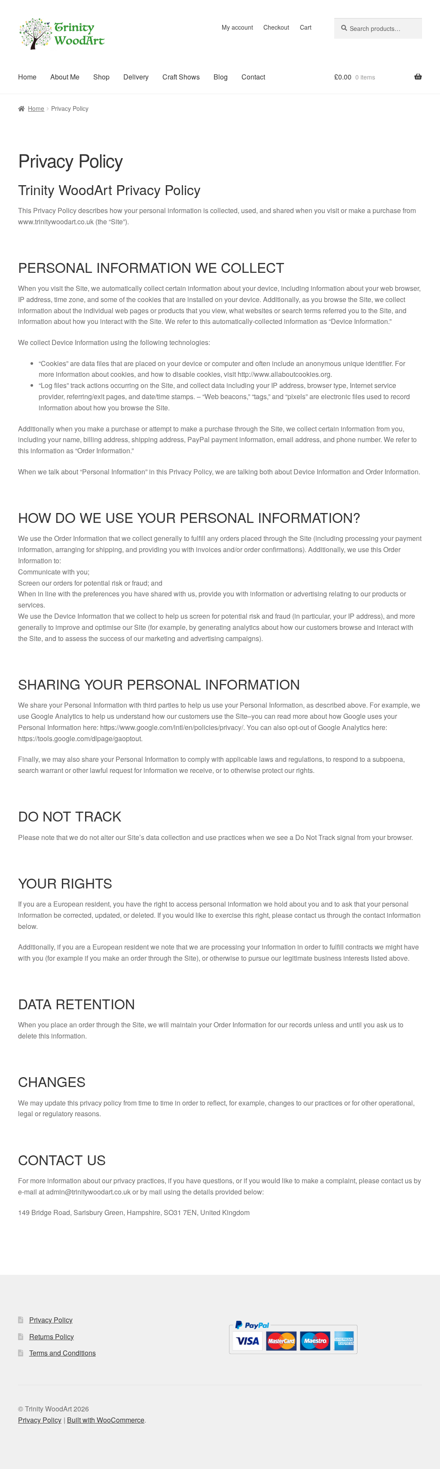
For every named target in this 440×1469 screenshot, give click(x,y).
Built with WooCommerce (105, 1420)
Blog (221, 77)
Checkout (276, 27)
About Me (64, 77)
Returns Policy (51, 1336)
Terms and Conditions (62, 1353)
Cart (306, 27)
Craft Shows (181, 77)
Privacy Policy (51, 1320)
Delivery (136, 77)
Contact (253, 77)
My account (237, 27)
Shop (101, 77)
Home (27, 77)
